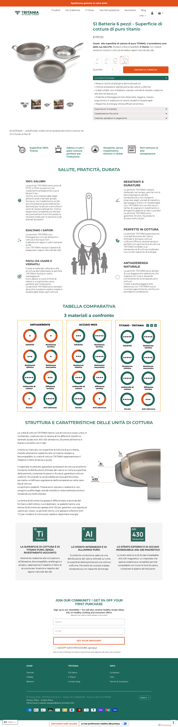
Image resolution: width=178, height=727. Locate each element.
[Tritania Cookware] (27, 13)
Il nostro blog (74, 681)
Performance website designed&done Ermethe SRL (50, 703)
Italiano (143, 697)
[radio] (97, 60)
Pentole (30, 672)
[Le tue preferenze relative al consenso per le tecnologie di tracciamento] (173, 722)
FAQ (112, 677)
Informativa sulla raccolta (64, 723)
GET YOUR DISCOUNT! (89, 640)
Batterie (30, 681)
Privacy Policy (32, 700)
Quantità (97, 69)
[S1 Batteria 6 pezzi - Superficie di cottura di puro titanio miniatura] (25, 104)
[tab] (130, 78)
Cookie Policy (47, 700)
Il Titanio (72, 677)
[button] (143, 16)
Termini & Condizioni (119, 681)
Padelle (29, 677)
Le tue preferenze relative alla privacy (100, 723)
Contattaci (114, 672)
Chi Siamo (72, 672)
